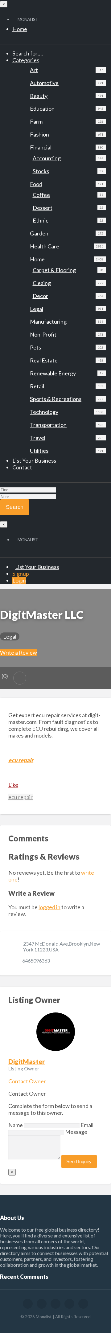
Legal (66, 308)
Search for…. (27, 53)
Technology (66, 411)
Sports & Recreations (66, 398)
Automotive (66, 83)
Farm (66, 121)
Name (16, 1125)
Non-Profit (66, 334)
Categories (25, 60)
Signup (20, 573)
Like (13, 784)
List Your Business (34, 460)
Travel (66, 437)
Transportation (66, 424)
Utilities (66, 450)
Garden (66, 233)
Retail (66, 386)
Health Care (66, 246)
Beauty (66, 95)
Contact (22, 467)
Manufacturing (66, 321)
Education (66, 108)
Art (66, 70)
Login (19, 580)
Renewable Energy (66, 373)
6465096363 (36, 960)
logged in (49, 907)
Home (19, 29)
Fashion (66, 134)
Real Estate (66, 360)
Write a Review (18, 652)
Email (86, 1125)
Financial (66, 147)
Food (66, 184)
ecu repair (20, 797)
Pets (66, 347)
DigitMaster (26, 1061)
